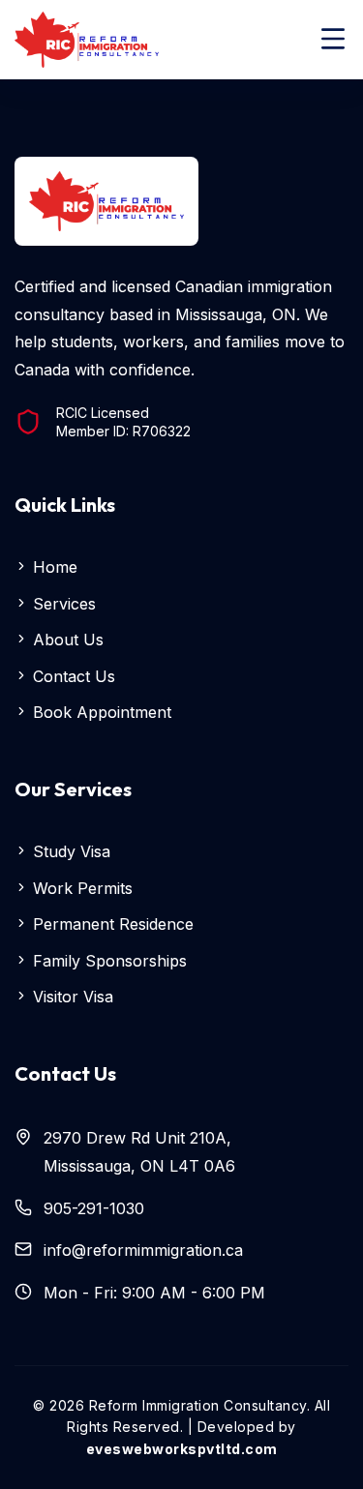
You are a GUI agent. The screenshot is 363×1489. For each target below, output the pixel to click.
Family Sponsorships (107, 960)
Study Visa (69, 851)
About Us (66, 639)
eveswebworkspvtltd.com (182, 1449)
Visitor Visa (70, 996)
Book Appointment (99, 712)
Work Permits (80, 888)
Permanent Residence (111, 924)
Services (62, 603)
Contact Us (71, 676)
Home (52, 567)
